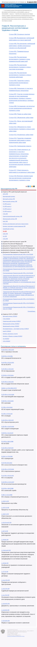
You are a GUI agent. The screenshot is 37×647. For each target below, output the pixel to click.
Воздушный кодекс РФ (10, 201)
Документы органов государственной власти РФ (18, 250)
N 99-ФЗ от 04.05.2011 (7, 433)
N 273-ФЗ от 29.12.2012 (7, 369)
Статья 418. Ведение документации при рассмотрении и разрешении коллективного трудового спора (21, 178)
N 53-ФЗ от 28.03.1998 (7, 488)
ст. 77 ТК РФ (4, 571)
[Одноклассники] (32, 186)
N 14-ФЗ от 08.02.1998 (7, 441)
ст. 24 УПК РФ (5, 595)
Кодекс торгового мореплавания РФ (14, 226)
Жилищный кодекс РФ (10, 219)
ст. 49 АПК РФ (5, 610)
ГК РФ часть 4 (7, 211)
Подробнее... (32, 311)
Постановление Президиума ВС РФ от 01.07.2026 (18, 254)
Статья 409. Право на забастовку (20, 114)
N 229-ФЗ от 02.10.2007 (7, 482)
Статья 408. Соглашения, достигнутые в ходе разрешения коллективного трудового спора (22, 108)
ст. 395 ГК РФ (5, 514)
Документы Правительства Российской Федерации (19, 248)
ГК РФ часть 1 (7, 204)
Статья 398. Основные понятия (19, 34)
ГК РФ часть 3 (7, 209)
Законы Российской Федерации (13, 243)
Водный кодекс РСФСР (10, 316)
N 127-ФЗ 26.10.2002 (6, 462)
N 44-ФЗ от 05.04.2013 (7, 475)
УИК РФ (5, 233)
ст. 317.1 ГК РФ (5, 507)
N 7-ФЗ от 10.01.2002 (6, 407)
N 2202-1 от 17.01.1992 (7, 456)
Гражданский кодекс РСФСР (12, 321)
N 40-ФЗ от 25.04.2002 (7, 362)
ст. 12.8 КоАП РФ (6, 550)
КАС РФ (5, 221)
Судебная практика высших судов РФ (14, 241)
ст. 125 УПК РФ (5, 588)
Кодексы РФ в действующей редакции (15, 191)
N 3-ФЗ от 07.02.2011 (6, 413)
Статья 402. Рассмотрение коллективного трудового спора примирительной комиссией (19, 59)
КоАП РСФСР (7, 331)
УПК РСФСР (6, 341)
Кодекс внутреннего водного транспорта (15, 223)
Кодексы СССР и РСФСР (10, 314)
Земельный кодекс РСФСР (11, 326)
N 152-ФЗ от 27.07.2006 (7, 469)
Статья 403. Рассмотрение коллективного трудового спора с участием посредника (20, 67)
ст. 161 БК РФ (4, 563)
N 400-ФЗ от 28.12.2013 (7, 349)
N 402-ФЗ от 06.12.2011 (7, 420)
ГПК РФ (5, 214)
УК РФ (5, 236)
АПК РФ (5, 194)
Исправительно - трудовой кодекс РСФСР (16, 328)
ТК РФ (5, 231)
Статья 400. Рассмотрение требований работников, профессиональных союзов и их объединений (22, 46)
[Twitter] (30, 186)
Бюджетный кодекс (9, 196)
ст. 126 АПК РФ (5, 603)
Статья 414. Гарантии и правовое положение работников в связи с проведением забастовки (20, 140)
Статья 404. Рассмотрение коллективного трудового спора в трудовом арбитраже (20, 75)
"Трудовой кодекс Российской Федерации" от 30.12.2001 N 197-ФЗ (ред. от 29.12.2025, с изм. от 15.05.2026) (17, 12)
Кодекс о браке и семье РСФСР (12, 336)
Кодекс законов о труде (10, 333)
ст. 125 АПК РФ (5, 620)
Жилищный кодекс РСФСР (11, 323)
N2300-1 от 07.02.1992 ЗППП (9, 388)
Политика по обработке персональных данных (15, 636)
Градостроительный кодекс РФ (12, 216)
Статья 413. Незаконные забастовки (21, 134)
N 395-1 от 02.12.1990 (6, 494)
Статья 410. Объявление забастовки (21, 117)
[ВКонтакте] (28, 186)
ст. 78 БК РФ (4, 539)
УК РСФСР (6, 338)
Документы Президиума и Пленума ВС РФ (16, 252)
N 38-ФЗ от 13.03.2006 (7, 401)
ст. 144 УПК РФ (5, 580)
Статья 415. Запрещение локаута (20, 146)
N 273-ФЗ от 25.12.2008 (7, 394)
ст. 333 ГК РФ (5, 501)
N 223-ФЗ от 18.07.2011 (7, 448)
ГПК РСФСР (6, 318)
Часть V (11, 13)
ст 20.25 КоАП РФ (6, 522)
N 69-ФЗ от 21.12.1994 (7, 356)
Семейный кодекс (8, 228)
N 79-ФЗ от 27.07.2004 (7, 375)
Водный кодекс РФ (9, 199)
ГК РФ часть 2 (7, 206)
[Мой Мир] (34, 186)
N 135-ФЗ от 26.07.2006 (7, 426)
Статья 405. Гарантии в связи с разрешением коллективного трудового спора (19, 83)
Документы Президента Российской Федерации (18, 246)
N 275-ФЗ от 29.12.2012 (7, 381)
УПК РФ (5, 238)
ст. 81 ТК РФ (4, 531)
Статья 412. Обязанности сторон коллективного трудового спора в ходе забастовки (22, 129)
